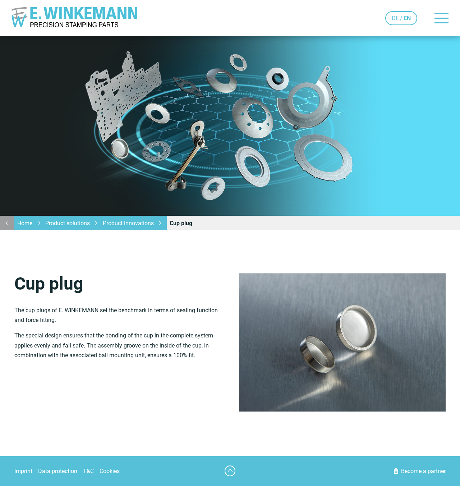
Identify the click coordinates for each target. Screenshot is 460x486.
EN (407, 18)
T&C (88, 471)
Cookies (110, 471)
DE (395, 18)
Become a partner (423, 471)
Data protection (57, 471)
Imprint (23, 471)
